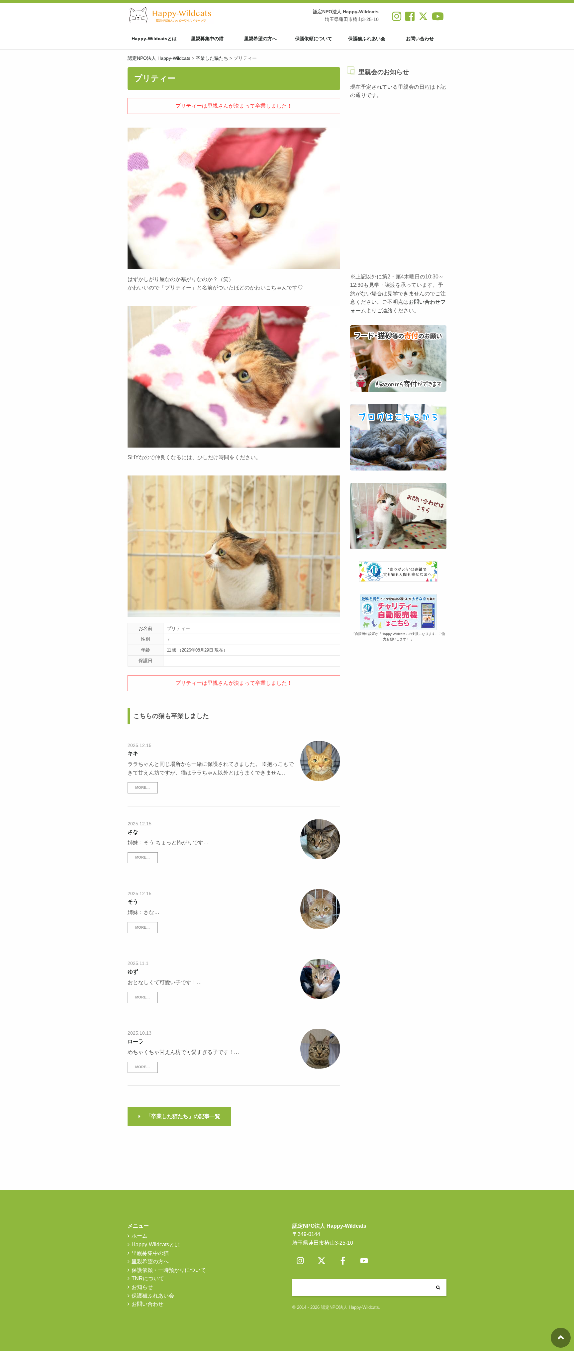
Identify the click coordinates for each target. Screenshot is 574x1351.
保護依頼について (313, 38)
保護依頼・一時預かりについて (169, 1270)
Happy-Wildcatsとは (154, 38)
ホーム (139, 1236)
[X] (423, 18)
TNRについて (148, 1278)
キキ (133, 753)
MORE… (142, 787)
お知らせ (142, 1287)
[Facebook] (343, 1261)
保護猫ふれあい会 (366, 38)
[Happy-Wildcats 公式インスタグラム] (396, 18)
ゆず (133, 972)
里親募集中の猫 (207, 38)
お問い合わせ (420, 38)
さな (133, 832)
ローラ (136, 1041)
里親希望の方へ (260, 38)
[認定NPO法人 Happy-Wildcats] (171, 15)
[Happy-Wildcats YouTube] (438, 18)
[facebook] (410, 18)
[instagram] (300, 1261)
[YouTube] (364, 1261)
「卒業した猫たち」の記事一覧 (183, 1116)
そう (133, 901)
